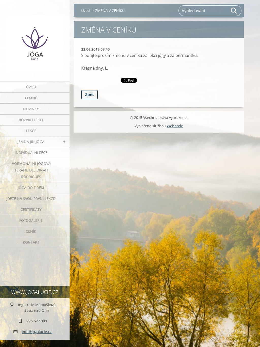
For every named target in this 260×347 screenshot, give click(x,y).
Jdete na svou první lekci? (31, 198)
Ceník (31, 231)
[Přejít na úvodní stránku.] (35, 37)
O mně (31, 98)
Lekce (31, 130)
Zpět (89, 94)
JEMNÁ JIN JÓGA (31, 141)
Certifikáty (31, 209)
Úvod (31, 87)
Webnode (175, 125)
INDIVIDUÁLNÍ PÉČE (31, 152)
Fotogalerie (31, 220)
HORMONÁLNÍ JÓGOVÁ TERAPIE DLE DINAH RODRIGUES (31, 170)
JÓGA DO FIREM (31, 187)
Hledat (234, 10)
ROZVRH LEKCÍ (31, 119)
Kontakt (31, 242)
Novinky (31, 108)
